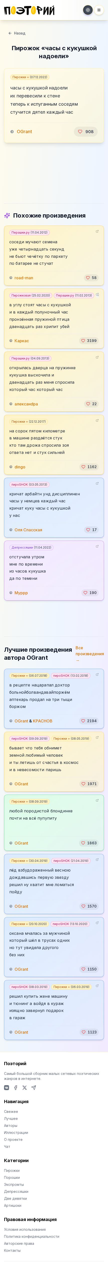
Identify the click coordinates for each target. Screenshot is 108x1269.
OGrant (24, 131)
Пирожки (12, 1170)
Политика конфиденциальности (31, 1236)
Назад (19, 33)
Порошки (12, 1177)
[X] (24, 1087)
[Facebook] (15, 1087)
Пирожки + (30, 77)
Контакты (12, 1250)
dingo (20, 466)
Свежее (11, 1111)
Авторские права (19, 1243)
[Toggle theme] (88, 10)
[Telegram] (33, 1087)
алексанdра (26, 403)
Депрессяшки (31, 547)
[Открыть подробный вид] (97, 231)
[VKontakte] (6, 1087)
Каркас (22, 340)
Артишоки (12, 1205)
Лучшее (11, 1118)
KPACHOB (42, 720)
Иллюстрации (16, 1132)
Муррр (21, 592)
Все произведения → (90, 653)
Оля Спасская (28, 529)
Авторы (10, 1125)
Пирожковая (31, 295)
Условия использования (25, 1229)
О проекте (13, 1139)
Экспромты (14, 1184)
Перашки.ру (29, 232)
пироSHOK (29, 484)
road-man (24, 277)
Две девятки (15, 1198)
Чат (7, 1146)
